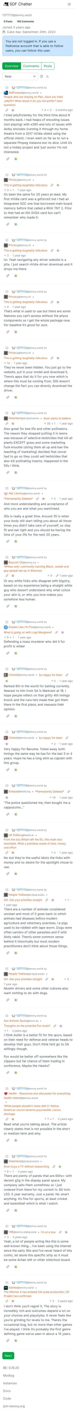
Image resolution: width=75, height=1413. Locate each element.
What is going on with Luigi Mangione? (28, 632)
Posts (48, 66)
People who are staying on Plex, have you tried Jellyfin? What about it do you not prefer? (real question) (33, 100)
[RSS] (47, 76)
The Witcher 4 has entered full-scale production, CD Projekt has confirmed (36, 1294)
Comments (31, 66)
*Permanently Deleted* (18, 498)
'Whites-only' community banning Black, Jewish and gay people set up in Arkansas (36, 568)
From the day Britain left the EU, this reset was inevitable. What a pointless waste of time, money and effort (35, 843)
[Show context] (7, 110)
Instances (10, 1383)
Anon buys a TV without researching (26, 1166)
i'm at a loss (48, 1232)
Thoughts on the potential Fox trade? (27, 1025)
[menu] (69, 4)
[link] (13, 110)
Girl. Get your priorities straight (23, 899)
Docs (7, 1391)
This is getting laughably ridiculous (25, 185)
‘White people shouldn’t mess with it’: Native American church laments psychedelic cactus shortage (32, 1110)
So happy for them (50, 674)
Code (7, 1398)
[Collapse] (7, 88)
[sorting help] (41, 76)
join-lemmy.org (14, 1406)
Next (8, 1356)
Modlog (8, 1375)
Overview (11, 66)
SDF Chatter (21, 4)
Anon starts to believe (57, 418)
